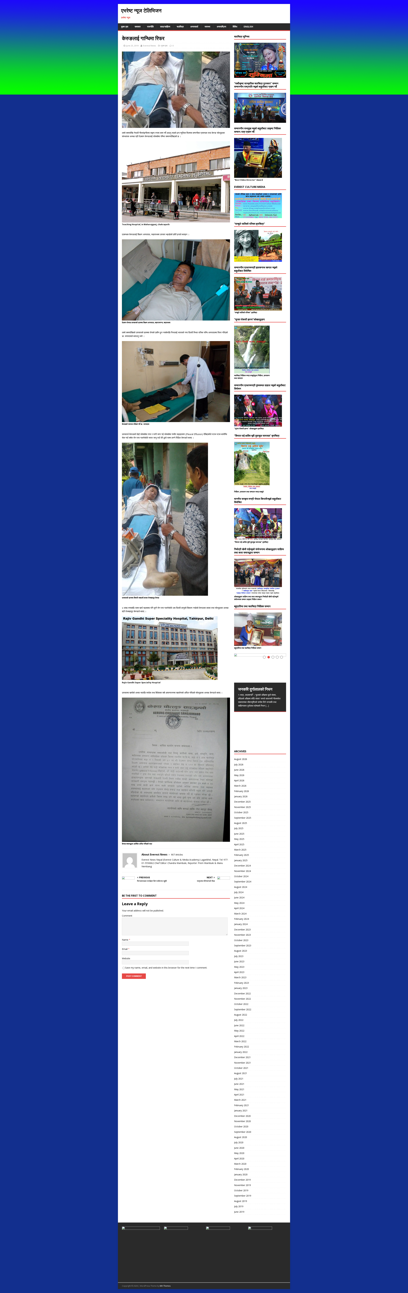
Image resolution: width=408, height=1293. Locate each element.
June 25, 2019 (132, 45)
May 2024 (239, 902)
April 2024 (239, 908)
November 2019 (242, 1185)
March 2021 (240, 1099)
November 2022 (242, 998)
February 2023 (241, 982)
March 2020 (240, 1163)
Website (126, 958)
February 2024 (241, 918)
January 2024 (241, 924)
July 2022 (238, 1019)
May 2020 (239, 1153)
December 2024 (242, 865)
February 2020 (241, 1169)
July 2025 (238, 828)
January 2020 (241, 1174)
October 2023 (241, 940)
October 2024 (241, 876)
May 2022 (239, 1030)
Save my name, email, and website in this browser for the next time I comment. (166, 967)
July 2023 (238, 956)
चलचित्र (180, 26)
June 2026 (239, 769)
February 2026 (241, 791)
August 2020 (240, 1137)
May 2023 (239, 966)
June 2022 (239, 1025)
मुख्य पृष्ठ (124, 26)
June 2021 (239, 1083)
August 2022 (240, 1014)
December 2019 (242, 1179)
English (248, 26)
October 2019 (241, 1190)
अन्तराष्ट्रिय (221, 26)
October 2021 (241, 1067)
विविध (235, 26)
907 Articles (177, 854)
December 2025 (242, 801)
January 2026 (241, 796)
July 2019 (238, 1206)
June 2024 (239, 897)
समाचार (138, 26)
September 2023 (242, 945)
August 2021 (240, 1073)
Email (125, 948)
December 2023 (242, 929)
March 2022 (240, 1041)
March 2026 (240, 785)
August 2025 (240, 823)
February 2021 (241, 1105)
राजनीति (150, 26)
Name (125, 939)
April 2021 (239, 1094)
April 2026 (239, 780)
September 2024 (242, 881)
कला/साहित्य (165, 26)
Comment (127, 915)
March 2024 (240, 913)
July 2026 (238, 764)
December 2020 (242, 1115)
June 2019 (239, 1211)
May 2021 (239, 1089)
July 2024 (238, 892)
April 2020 (239, 1158)
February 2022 (241, 1046)
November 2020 (242, 1121)
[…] (267, 705)
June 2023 (239, 961)
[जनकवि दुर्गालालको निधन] (260, 668)
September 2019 (242, 1195)
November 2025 (242, 807)
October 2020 (241, 1126)
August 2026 (240, 759)
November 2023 (242, 934)
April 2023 (239, 972)
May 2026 (239, 775)
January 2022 (241, 1052)
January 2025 (241, 860)
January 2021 (241, 1110)
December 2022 (242, 993)
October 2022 (241, 1004)
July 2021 (238, 1078)
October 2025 (241, 812)
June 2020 (239, 1147)
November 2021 (242, 1062)
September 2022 (242, 1009)
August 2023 (240, 950)
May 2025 (239, 838)
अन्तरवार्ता (194, 26)
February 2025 (241, 854)
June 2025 (239, 833)
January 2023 (241, 988)
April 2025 (239, 844)
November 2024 (242, 871)
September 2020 (242, 1131)
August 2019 (240, 1201)
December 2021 (242, 1057)
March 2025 (240, 849)
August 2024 (240, 886)
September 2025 (242, 817)
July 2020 (238, 1142)
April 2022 (239, 1036)
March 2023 (240, 977)
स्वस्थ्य (207, 26)
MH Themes (165, 1286)
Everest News (149, 45)
